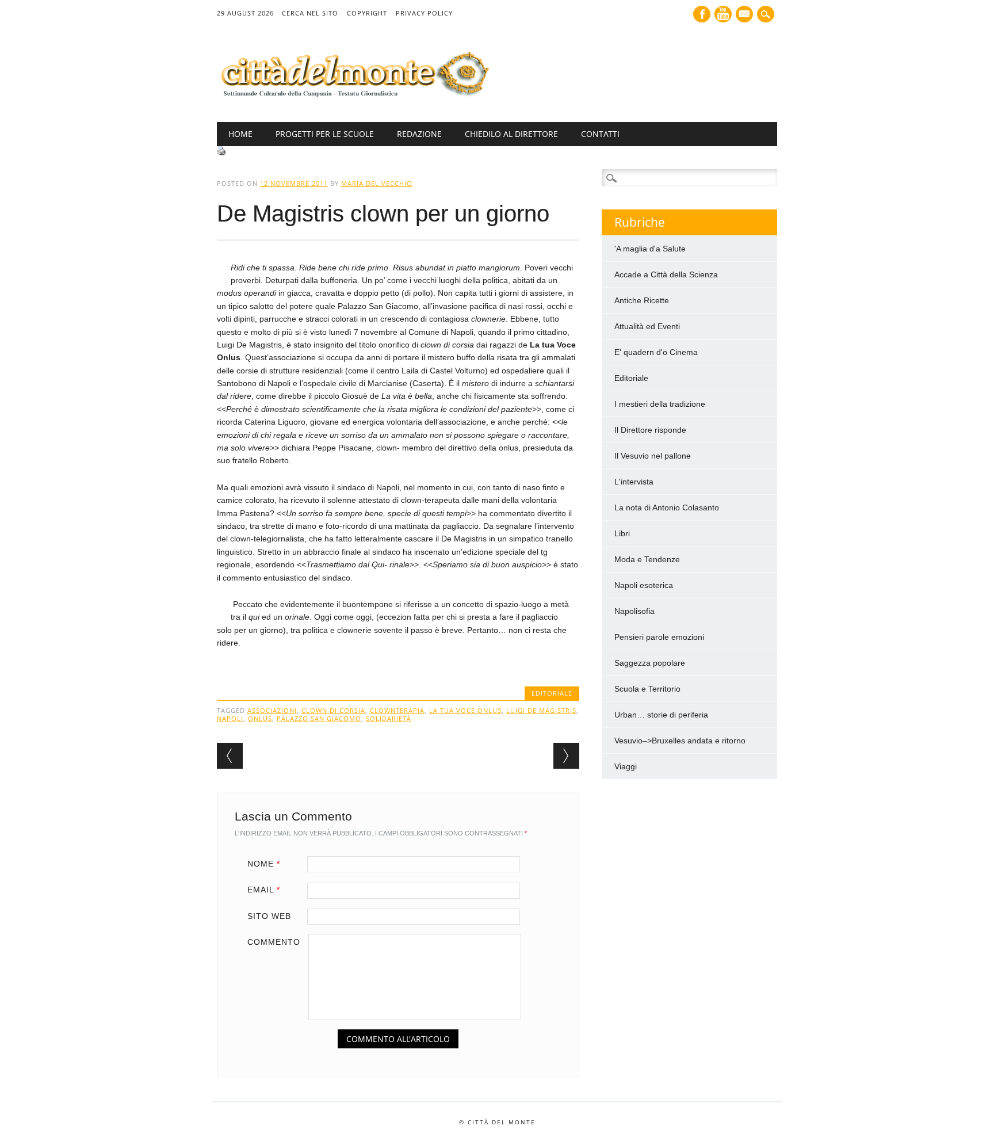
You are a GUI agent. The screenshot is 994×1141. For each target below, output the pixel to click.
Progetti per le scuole (325, 133)
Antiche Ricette (641, 300)
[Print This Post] (221, 152)
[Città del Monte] (353, 97)
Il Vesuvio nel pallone (652, 455)
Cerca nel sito (310, 13)
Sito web (269, 916)
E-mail (745, 14)
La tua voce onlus (465, 710)
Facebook (701, 14)
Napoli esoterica (643, 585)
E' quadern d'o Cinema (656, 352)
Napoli (230, 718)
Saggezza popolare (649, 662)
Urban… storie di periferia (661, 714)
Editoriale (552, 693)
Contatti (600, 133)
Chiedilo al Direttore (511, 133)
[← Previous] (230, 756)
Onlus (260, 718)
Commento (273, 942)
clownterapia (397, 710)
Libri (622, 533)
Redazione (419, 133)
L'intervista (633, 481)
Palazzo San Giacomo (319, 718)
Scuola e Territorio (647, 688)
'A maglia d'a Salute (650, 248)
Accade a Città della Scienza (666, 274)
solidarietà (388, 718)
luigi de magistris (541, 710)
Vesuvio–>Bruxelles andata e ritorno (680, 740)
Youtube (723, 14)
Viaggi (625, 766)
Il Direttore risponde (650, 429)
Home (240, 133)
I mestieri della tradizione (659, 404)
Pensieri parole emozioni (659, 637)
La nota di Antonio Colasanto (666, 507)
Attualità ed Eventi (647, 326)
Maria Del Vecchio (376, 183)
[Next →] (566, 756)
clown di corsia (333, 710)
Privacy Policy (424, 13)
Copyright (367, 13)
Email (263, 889)
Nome (263, 863)
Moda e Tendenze (647, 559)
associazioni (272, 710)
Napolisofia (634, 611)
